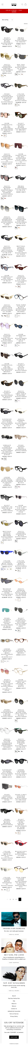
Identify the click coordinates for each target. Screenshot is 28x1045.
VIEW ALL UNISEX (14, 934)
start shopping (14, 962)
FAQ (14, 1001)
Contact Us (14, 1008)
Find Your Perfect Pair (14, 998)
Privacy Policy (14, 1016)
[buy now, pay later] (14, 945)
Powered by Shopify (14, 1043)
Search (14, 996)
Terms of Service (14, 1014)
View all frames (14, 990)
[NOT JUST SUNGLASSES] (14, 974)
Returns (14, 1006)
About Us (14, 1003)
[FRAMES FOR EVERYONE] (14, 919)
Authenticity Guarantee (14, 1011)
